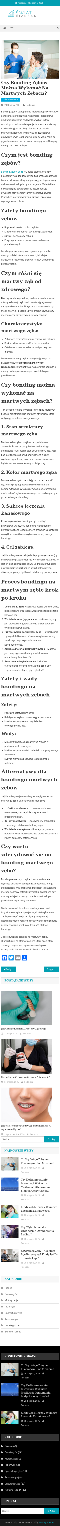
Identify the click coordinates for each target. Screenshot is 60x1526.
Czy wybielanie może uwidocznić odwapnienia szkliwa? (37, 1230)
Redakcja (30, 105)
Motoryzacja (11, 1300)
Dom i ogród (11, 1294)
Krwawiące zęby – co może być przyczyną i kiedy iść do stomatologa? (39, 1254)
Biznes (8, 1288)
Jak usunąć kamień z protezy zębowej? (23, 1029)
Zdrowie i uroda (10, 99)
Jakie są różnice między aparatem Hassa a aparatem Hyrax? (26, 1127)
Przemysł (10, 1306)
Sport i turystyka (13, 1313)
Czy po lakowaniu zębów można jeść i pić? (53, 969)
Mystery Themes (46, 1522)
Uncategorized (12, 1325)
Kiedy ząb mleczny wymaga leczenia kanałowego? (39, 1209)
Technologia (11, 1319)
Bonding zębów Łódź (12, 171)
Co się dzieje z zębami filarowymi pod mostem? (37, 1161)
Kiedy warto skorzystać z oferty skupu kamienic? (11, 969)
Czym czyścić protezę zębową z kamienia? (25, 1077)
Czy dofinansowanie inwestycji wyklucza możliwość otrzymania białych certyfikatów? (35, 1185)
